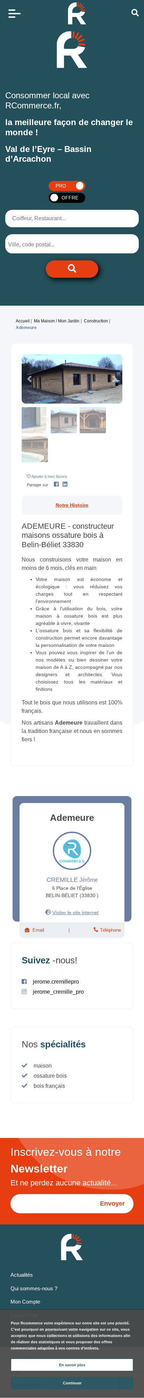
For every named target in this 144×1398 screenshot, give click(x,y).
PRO (61, 186)
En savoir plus (72, 1365)
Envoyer (112, 1203)
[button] (29, 379)
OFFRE (70, 197)
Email (38, 930)
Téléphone (110, 930)
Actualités (21, 1275)
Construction (96, 321)
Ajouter (49, 476)
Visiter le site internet (75, 912)
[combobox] (42, 243)
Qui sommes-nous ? (33, 1288)
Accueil (23, 321)
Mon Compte (25, 1302)
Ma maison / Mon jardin (56, 321)
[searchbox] (37, 244)
